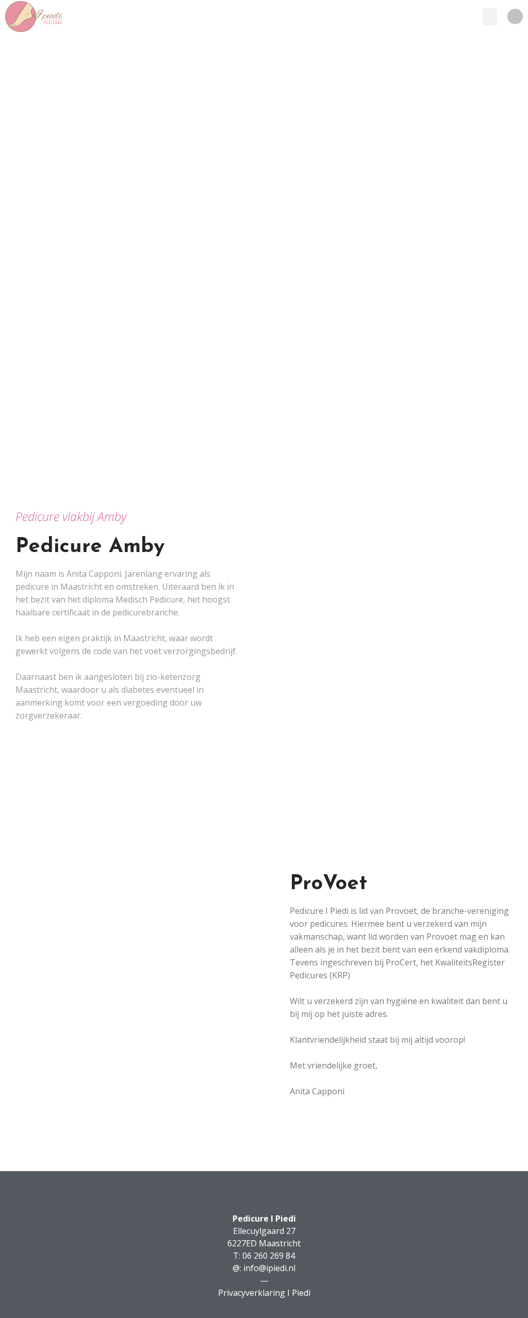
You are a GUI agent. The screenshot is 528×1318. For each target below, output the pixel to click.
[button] (490, 16)
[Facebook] (515, 16)
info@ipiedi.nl (269, 1268)
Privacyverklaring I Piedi (264, 1292)
